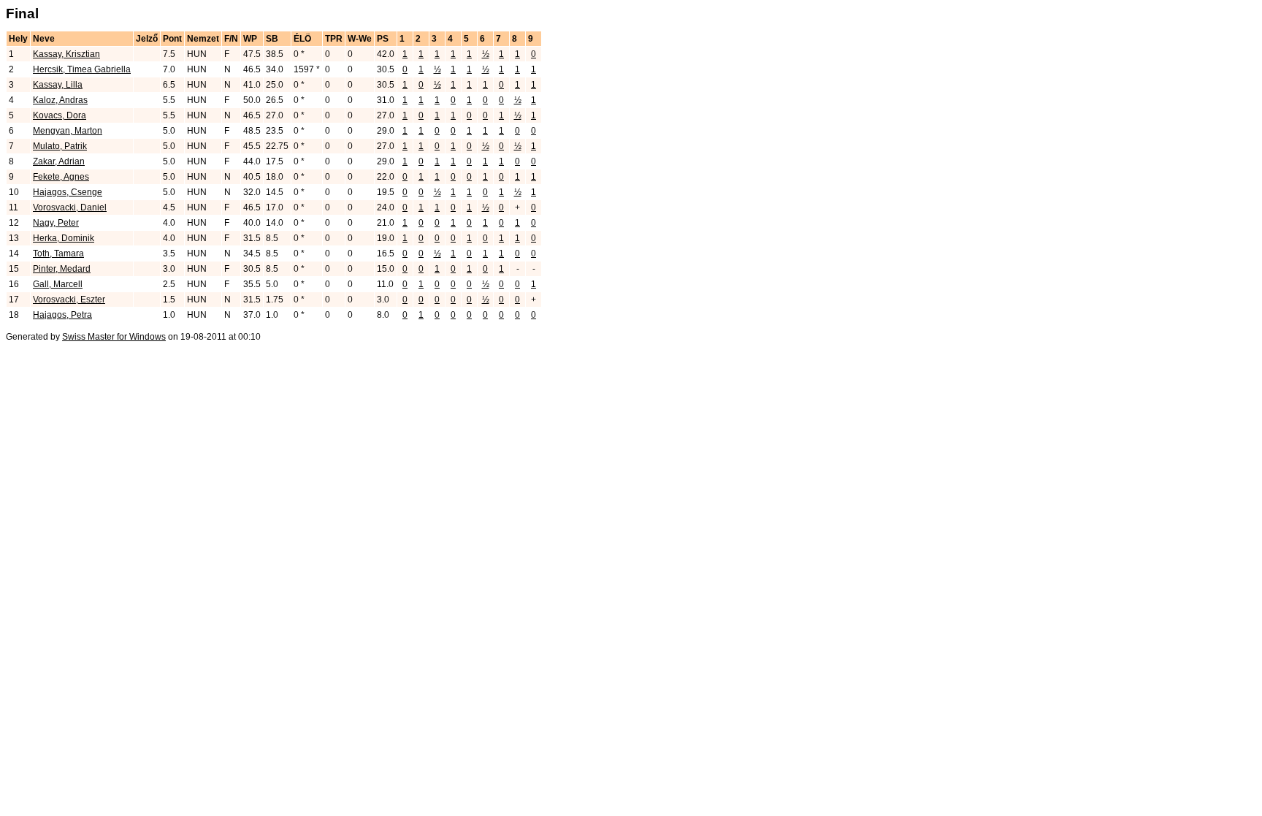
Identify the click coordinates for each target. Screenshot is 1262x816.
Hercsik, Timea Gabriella (82, 69)
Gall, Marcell (58, 284)
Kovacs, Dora (59, 115)
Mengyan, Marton (67, 131)
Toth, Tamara (58, 253)
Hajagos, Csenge (67, 192)
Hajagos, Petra (62, 315)
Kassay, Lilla (58, 85)
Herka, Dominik (63, 238)
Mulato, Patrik (60, 146)
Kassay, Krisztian (66, 54)
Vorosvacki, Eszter (69, 299)
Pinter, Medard (62, 269)
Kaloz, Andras (60, 100)
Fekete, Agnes (61, 177)
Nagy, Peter (56, 223)
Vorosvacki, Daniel (70, 207)
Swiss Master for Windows (114, 337)
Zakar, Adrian (59, 161)
